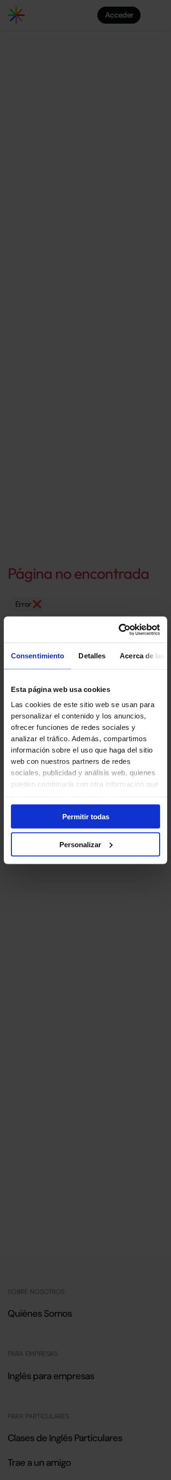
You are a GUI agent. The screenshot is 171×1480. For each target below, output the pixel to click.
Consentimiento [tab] (37, 656)
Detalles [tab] (91, 656)
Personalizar (80, 844)
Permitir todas (85, 817)
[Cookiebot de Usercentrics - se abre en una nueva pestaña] (120, 629)
